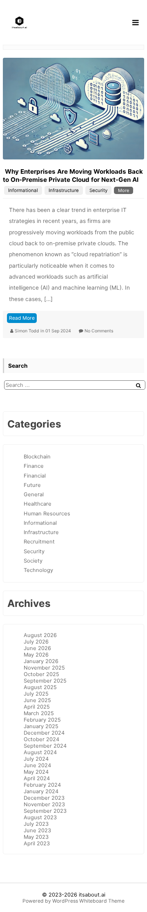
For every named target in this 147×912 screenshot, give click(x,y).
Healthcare (37, 503)
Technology (38, 570)
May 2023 (36, 836)
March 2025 (39, 713)
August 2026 (40, 635)
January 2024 (41, 791)
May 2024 (36, 771)
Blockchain (37, 456)
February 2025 (42, 719)
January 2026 (41, 661)
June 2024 (37, 765)
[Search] (138, 385)
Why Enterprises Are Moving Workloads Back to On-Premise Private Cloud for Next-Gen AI (73, 175)
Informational (23, 190)
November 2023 (44, 804)
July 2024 (36, 758)
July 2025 (36, 693)
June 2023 (37, 830)
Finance (34, 466)
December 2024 (44, 732)
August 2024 (40, 752)
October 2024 (41, 739)
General (34, 494)
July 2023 (36, 823)
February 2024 (42, 784)
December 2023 (44, 797)
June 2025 (37, 700)
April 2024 (37, 778)
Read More (22, 318)
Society (33, 560)
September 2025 (45, 680)
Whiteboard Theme (102, 901)
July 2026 (36, 641)
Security (98, 190)
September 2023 (45, 810)
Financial (35, 475)
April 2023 (37, 843)
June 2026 (37, 648)
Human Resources (47, 513)
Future (32, 485)
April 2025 (37, 706)
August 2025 (40, 687)
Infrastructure (64, 190)
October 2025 (41, 674)
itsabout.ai (92, 894)
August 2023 (40, 817)
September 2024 (45, 745)
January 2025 (41, 726)
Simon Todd (27, 331)
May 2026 (36, 654)
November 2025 (44, 667)
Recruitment (39, 541)
